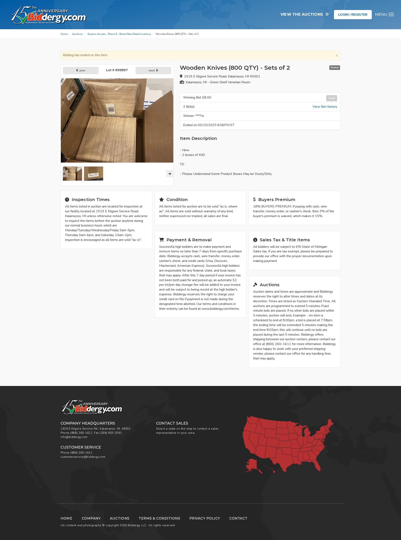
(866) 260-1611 (81, 433)
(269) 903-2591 (111, 433)
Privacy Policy (204, 518)
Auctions (77, 34)
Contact (238, 518)
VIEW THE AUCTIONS (302, 14)
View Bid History (324, 106)
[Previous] (64, 173)
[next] (169, 173)
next (152, 70)
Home (64, 34)
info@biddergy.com (74, 437)
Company (91, 518)
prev (82, 70)
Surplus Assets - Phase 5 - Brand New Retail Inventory (119, 34)
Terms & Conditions (159, 518)
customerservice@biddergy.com (83, 457)
